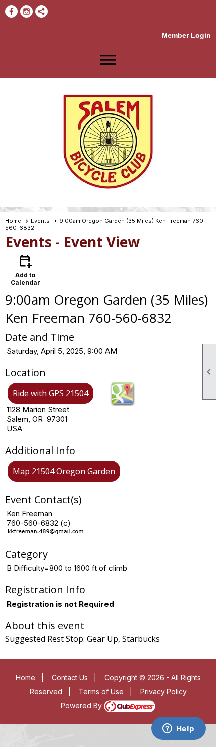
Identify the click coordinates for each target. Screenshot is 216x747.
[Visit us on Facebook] (11, 11)
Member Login (186, 35)
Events (40, 220)
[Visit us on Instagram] (26, 11)
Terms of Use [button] (101, 691)
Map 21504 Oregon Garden (64, 471)
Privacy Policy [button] (163, 691)
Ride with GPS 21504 (50, 393)
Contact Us (70, 677)
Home (13, 220)
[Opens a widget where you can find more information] (178, 729)
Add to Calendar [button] (25, 269)
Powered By (82, 705)
